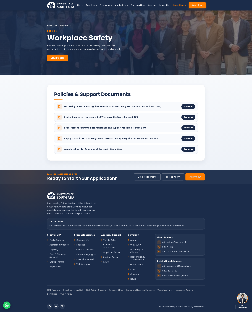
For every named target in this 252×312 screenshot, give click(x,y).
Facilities (80, 244)
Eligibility (53, 249)
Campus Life (137, 5)
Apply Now (197, 5)
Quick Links (178, 5)
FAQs (106, 261)
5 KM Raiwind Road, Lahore (175, 275)
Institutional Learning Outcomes (140, 290)
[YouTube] (56, 306)
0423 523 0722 (169, 270)
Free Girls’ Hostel (85, 259)
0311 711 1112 (167, 246)
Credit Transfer (57, 261)
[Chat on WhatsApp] (6, 305)
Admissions (120, 5)
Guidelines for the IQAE (73, 290)
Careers (152, 5)
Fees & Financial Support (57, 255)
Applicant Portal (111, 252)
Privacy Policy (66, 294)
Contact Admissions (109, 246)
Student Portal (110, 257)
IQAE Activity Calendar (96, 290)
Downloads (52, 294)
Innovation (164, 5)
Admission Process (59, 244)
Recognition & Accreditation (137, 258)
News (133, 279)
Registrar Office (116, 290)
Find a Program (57, 240)
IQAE (132, 269)
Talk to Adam (173, 176)
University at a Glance (137, 251)
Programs (105, 5)
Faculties (90, 5)
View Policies (57, 57)
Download (188, 106)
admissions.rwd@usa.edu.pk (176, 266)
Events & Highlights (86, 254)
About (133, 240)
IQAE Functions (53, 290)
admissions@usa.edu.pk (174, 242)
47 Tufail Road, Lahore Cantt (176, 251)
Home (80, 5)
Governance (136, 264)
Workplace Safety (166, 290)
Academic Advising (184, 290)
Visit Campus (83, 264)
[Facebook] (49, 306)
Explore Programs (147, 176)
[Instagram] (62, 306)
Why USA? (135, 244)
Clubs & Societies (85, 249)
